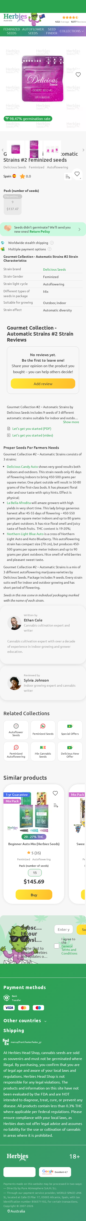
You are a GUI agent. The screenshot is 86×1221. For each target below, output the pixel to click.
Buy (34, 894)
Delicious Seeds (54, 269)
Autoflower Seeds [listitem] (33, 31)
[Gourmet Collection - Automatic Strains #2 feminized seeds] (43, 81)
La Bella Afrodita (19, 503)
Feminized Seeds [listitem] (11, 31)
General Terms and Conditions (69, 949)
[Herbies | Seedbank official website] (25, 18)
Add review (43, 383)
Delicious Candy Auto (22, 466)
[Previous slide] (3, 150)
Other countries (23, 1020)
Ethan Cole (33, 619)
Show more (71, 422)
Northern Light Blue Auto (25, 534)
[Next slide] (83, 150)
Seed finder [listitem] (51, 31)
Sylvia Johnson (36, 679)
